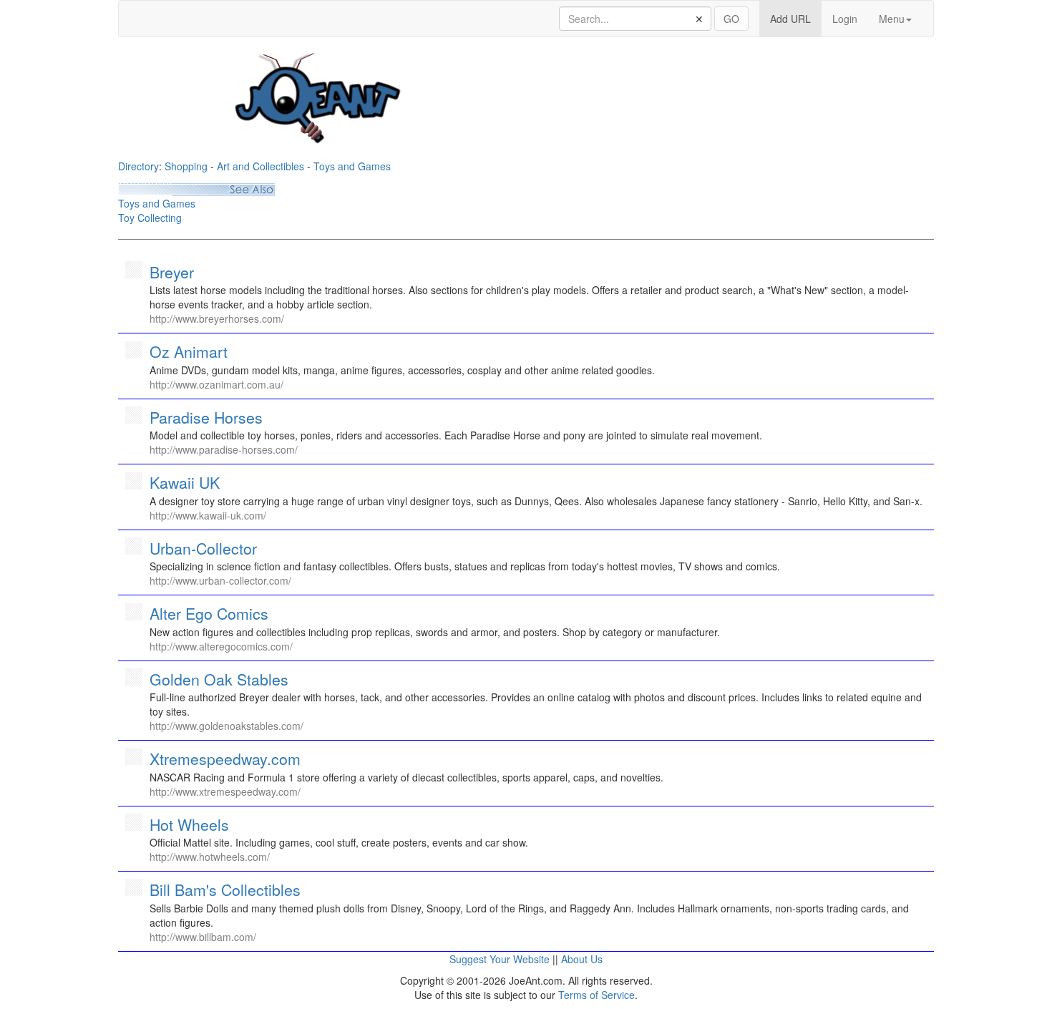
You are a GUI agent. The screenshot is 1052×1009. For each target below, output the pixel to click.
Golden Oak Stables (219, 679)
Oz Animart (189, 351)
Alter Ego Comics (209, 613)
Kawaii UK (185, 482)
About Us (582, 959)
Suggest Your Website (499, 959)
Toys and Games (352, 166)
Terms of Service (596, 995)
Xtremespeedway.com (225, 758)
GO (731, 18)
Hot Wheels (189, 824)
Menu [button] (892, 18)
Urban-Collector (203, 548)
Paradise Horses (206, 417)
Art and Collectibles (260, 166)
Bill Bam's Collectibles (225, 889)
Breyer (172, 272)
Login (844, 18)
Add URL (796, 18)
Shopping (186, 166)
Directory (138, 166)
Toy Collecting (150, 217)
